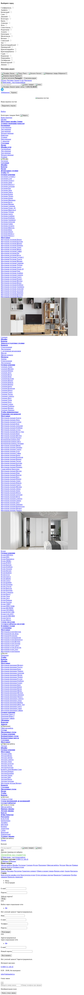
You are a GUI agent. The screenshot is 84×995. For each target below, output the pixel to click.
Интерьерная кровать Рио (10, 439)
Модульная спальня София (11, 453)
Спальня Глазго (6, 392)
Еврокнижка (5, 821)
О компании (66, 875)
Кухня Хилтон (6, 602)
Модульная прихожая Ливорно (12, 695)
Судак (3, 54)
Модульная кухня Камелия (11, 638)
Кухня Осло (5, 575)
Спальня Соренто (7, 396)
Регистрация (6, 932)
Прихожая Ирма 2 (7, 716)
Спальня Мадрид (7, 408)
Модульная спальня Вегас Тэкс (12, 432)
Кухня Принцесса (7, 559)
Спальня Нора (6, 377)
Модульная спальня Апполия (12, 426)
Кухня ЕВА (5, 557)
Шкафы (15, 865)
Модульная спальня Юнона (11, 479)
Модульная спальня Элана (10, 481)
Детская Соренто (7, 760)
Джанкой (4, 16)
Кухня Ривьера (6, 600)
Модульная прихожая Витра (11, 689)
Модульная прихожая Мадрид (12, 665)
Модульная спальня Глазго (11, 485)
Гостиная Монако (7, 204)
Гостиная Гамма (7, 224)
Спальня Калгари (7, 379)
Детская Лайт (6, 777)
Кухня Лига (5, 598)
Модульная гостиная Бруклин (12, 295)
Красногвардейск (7, 49)
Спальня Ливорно (7, 410)
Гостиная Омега (7, 192)
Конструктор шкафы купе (10, 875)
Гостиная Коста (6, 202)
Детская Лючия (6, 758)
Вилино (4, 38)
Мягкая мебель (6, 865)
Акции (16, 80)
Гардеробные (6, 149)
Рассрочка (18, 871)
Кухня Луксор (6, 586)
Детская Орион (6, 775)
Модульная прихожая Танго (11, 706)
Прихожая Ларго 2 (8, 714)
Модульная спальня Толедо (11, 418)
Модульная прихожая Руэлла (11, 679)
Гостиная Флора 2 (7, 234)
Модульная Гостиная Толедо (11, 259)
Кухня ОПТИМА (7, 610)
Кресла (9, 867)
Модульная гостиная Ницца (11, 239)
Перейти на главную (13, 854)
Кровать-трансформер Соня (11, 769)
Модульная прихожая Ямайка (12, 702)
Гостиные (22, 865)
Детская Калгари (7, 767)
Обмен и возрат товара (45, 871)
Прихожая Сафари (8, 718)
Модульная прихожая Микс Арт (13, 704)
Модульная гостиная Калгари (12, 241)
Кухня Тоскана (6, 569)
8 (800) (22, 859)
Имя (2, 916)
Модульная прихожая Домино (12, 671)
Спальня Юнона (7, 371)
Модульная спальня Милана (11, 487)
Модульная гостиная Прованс (12, 245)
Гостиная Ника (6, 230)
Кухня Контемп (6, 590)
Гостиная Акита (7, 214)
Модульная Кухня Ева (9, 636)
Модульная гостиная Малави (11, 261)
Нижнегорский (7, 62)
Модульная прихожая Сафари (12, 710)
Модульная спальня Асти (10, 451)
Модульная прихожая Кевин (11, 687)
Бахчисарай (5, 12)
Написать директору (15, 877)
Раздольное (5, 30)
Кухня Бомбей (6, 582)
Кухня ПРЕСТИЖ (7, 606)
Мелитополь (6, 36)
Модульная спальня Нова (10, 473)
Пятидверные (6, 139)
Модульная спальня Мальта (11, 465)
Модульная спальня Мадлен (11, 471)
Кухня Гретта (6, 618)
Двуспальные (6, 349)
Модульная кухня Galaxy (10, 645)
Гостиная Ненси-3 (7, 184)
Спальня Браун (6, 386)
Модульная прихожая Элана (11, 701)
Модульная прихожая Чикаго (12, 697)
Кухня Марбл (6, 579)
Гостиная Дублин (7, 212)
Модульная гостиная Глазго (11, 277)
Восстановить (6, 955)
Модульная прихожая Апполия (12, 673)
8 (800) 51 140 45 (7, 967)
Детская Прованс (7, 771)
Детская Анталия (7, 781)
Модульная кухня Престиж (11, 632)
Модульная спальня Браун (10, 455)
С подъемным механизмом (11, 351)
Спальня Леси (6, 373)
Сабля (3, 830)
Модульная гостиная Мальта (11, 243)
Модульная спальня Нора (10, 434)
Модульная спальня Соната (11, 449)
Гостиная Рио (6, 188)
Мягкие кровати (7, 355)
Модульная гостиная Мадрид (12, 297)
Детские (62, 865)
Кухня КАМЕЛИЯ (8, 616)
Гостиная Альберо (7, 216)
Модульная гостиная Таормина (12, 287)
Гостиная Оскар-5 (7, 180)
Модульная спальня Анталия (11, 495)
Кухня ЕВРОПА (7, 555)
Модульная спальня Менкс (11, 445)
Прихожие (42, 865)
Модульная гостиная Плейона (12, 285)
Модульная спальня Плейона (11, 428)
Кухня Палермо (6, 584)
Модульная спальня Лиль (10, 420)
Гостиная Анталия (8, 186)
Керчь (3, 21)
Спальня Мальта (7, 380)
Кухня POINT (6, 563)
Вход (3, 898)
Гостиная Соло (6, 178)
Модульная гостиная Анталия (12, 291)
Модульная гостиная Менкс (11, 249)
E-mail (3, 888)
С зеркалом (5, 141)
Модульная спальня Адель (10, 430)
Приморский (6, 47)
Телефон (4, 924)
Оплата (3, 80)
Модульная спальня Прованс (11, 467)
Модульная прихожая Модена (12, 693)
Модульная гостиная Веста (11, 255)
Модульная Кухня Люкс (10, 634)
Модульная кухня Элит (9, 649)
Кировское (5, 56)
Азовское (4, 23)
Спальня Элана (6, 367)
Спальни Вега (6, 398)
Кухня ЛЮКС (6, 561)
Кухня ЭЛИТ (6, 604)
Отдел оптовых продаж (44, 875)
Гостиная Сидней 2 (8, 177)
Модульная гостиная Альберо (12, 273)
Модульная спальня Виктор (11, 475)
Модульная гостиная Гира (10, 271)
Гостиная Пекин (7, 232)
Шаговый (4, 824)
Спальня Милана (7, 369)
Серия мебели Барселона (10, 469)
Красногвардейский (8, 45)
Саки (3, 14)
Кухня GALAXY (7, 614)
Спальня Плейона (7, 406)
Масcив (4, 353)
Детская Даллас (6, 765)
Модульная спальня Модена (11, 436)
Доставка (10, 80)
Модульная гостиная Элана (11, 247)
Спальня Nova (6, 402)
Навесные (4, 135)
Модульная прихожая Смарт (11, 708)
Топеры (4, 359)
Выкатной (5, 832)
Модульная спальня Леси (10, 502)
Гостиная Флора (7, 198)
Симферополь (6, 8)
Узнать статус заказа (9, 993)
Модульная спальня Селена (11, 422)
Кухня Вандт (5, 594)
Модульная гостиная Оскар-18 (12, 269)
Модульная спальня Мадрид (11, 508)
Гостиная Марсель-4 (8, 210)
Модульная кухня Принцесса (12, 640)
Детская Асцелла (7, 763)
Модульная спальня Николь (11, 483)
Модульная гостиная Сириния (12, 263)
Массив (69, 865)
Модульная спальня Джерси (11, 510)
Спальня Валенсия (8, 388)
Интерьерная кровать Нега (11, 441)
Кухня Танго (5, 581)
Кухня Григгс (6, 577)
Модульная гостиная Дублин (11, 265)
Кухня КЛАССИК (7, 612)
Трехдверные (6, 131)
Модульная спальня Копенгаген (13, 506)
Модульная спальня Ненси (11, 493)
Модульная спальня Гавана (11, 500)
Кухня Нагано (6, 571)
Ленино (4, 65)
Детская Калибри (7, 773)
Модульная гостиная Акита (11, 267)
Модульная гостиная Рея (10, 253)
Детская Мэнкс (6, 756)
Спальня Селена (7, 404)
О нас (22, 80)
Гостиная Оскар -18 (8, 208)
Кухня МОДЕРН (7, 608)
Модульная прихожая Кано (11, 669)
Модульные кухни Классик (11, 647)
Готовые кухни (18, 867)
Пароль (3, 892)
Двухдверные (6, 129)
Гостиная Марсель (7, 228)
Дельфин (4, 823)
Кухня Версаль (6, 588)
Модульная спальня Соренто (11, 499)
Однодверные (6, 127)
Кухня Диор (5, 596)
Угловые (4, 137)
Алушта (4, 32)
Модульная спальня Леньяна (11, 447)
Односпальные (6, 347)
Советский (5, 41)
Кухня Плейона (6, 567)
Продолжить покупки (9, 105)
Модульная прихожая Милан (11, 675)
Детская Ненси (6, 779)
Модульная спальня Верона (11, 459)
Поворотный (5, 834)
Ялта (3, 25)
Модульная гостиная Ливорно (12, 293)
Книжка (4, 826)
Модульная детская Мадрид (11, 783)
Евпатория (5, 34)
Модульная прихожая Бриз (11, 685)
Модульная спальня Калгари (11, 463)
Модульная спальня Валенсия (12, 457)
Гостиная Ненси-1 (7, 236)
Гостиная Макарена (8, 200)
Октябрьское (6, 60)
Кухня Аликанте (7, 592)
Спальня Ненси (6, 390)
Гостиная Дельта (7, 196)
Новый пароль (6, 951)
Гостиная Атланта (7, 226)
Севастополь (6, 27)
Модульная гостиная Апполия (12, 289)
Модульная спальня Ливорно (12, 504)
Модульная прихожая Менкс (11, 691)
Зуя (2, 43)
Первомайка (5, 58)
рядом (30, 78)
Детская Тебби (6, 754)
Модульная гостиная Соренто (12, 275)
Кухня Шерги (6, 620)
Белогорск (5, 19)
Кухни (35, 865)
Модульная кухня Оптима (10, 643)
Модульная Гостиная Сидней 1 (12, 257)
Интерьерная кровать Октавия (12, 443)
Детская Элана (6, 762)
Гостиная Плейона (8, 218)
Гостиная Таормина (8, 220)
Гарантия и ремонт (29, 871)
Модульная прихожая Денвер (12, 677)
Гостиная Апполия (8, 222)
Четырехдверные (7, 133)
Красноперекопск (7, 51)
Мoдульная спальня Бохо (10, 424)
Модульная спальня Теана (10, 491)
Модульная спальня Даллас (11, 461)
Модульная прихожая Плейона (12, 681)
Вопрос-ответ (59, 871)
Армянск (4, 10)
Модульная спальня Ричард (11, 438)
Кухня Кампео (6, 573)
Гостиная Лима (6, 182)
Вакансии (57, 875)
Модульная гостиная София (11, 251)
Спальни (29, 865)
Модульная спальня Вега (10, 477)
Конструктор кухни (28, 875)
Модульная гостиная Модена (11, 281)
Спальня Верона (7, 384)
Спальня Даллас (7, 394)
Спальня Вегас (6, 375)
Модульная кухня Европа (10, 651)
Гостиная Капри (7, 194)
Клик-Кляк (5, 819)
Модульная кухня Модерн (10, 641)
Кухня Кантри (6, 565)
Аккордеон (5, 828)
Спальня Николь (7, 382)
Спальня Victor (6, 400)
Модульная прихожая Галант (11, 683)
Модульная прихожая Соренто (12, 699)
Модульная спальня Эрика (11, 489)
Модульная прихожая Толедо (11, 667)
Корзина (14, 92)
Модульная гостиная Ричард (11, 279)
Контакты (28, 80)
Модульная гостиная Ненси (11, 283)
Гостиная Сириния (8, 206)
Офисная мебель (53, 865)
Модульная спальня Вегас (10, 497)
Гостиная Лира (6, 190)
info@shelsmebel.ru (8, 974)
